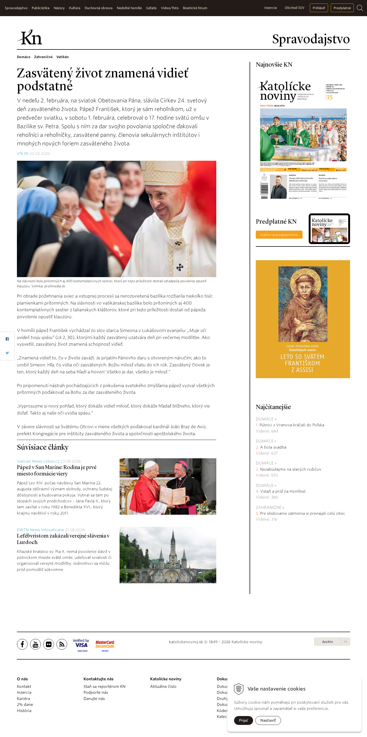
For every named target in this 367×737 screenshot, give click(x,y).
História (24, 711)
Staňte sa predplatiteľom (279, 235)
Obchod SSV (294, 8)
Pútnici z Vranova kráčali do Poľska (292, 425)
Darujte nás (94, 698)
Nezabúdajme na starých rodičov (290, 469)
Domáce (265, 419)
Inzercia (270, 8)
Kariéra (23, 698)
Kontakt (24, 686)
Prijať (243, 720)
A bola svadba (273, 447)
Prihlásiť (319, 8)
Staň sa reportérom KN (104, 686)
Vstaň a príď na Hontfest (282, 491)
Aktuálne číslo (163, 686)
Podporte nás (96, 692)
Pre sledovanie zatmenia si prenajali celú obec (303, 513)
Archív (327, 642)
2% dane (25, 704)
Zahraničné (268, 507)
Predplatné (342, 8)
